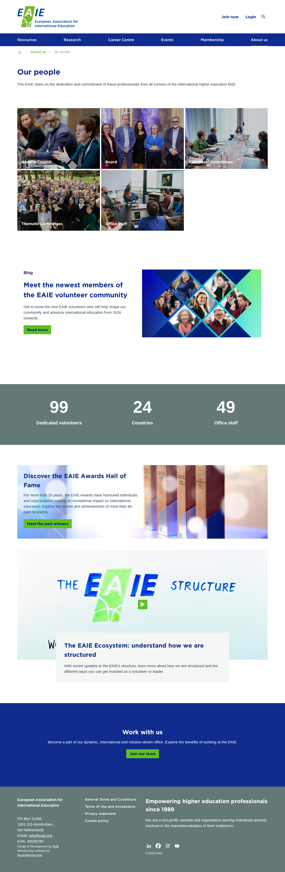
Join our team (143, 754)
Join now (230, 17)
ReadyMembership (29, 855)
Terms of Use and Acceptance (110, 807)
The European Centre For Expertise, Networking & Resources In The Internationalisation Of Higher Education (20, 51)
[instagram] (167, 846)
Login (250, 17)
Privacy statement (100, 814)
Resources (27, 40)
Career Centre (121, 40)
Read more (37, 330)
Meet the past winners (47, 523)
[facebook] (158, 846)
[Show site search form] (263, 16)
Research (72, 40)
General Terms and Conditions (110, 799)
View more (58, 138)
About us (259, 40)
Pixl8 (55, 846)
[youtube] (177, 846)
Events (167, 40)
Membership (212, 40)
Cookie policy (97, 821)
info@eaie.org (40, 836)
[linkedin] (149, 846)
